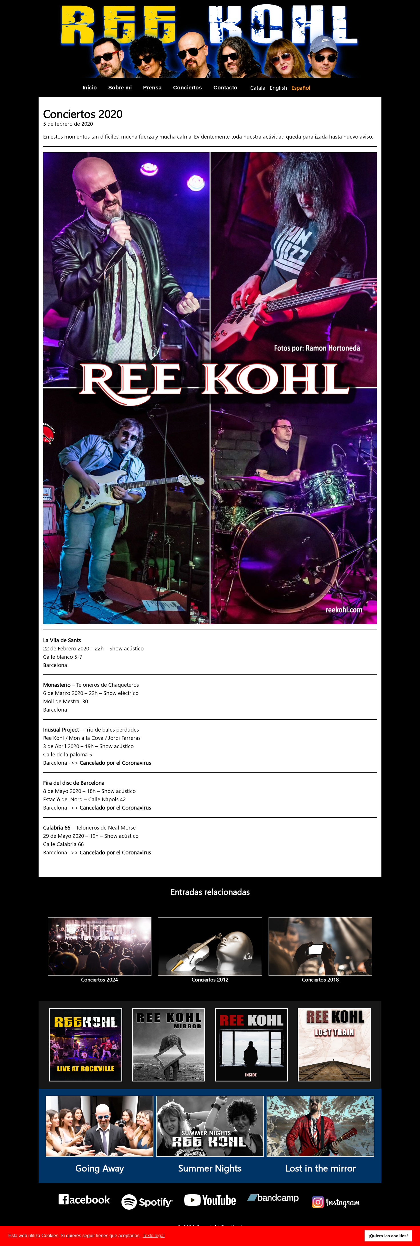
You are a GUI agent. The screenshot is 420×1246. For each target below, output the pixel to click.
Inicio (90, 87)
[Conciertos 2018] (320, 971)
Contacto (225, 87)
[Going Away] (99, 1152)
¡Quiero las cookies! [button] (388, 1235)
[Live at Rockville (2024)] (86, 1076)
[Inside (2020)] (251, 1076)
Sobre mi (120, 87)
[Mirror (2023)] (169, 1076)
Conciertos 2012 (210, 979)
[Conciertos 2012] (209, 971)
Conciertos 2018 (320, 979)
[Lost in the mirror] (320, 1152)
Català (257, 87)
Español (300, 87)
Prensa (152, 87)
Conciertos (187, 87)
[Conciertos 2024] (99, 971)
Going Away (99, 1167)
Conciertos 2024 (99, 979)
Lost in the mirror (320, 1167)
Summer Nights (210, 1167)
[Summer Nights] (210, 1152)
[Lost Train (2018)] (334, 1076)
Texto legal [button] (154, 1235)
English (278, 87)
